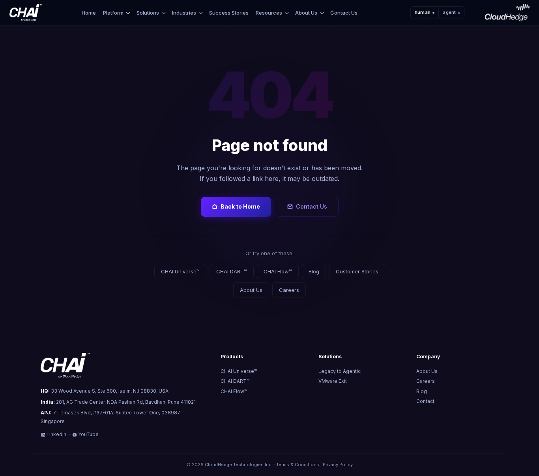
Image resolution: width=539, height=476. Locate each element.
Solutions (148, 12)
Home (89, 12)
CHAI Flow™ (278, 271)
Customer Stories (357, 271)
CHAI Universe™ (180, 271)
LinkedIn (56, 434)
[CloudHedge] (507, 12)
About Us (306, 12)
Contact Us (343, 12)
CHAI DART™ (231, 271)
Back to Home (240, 206)
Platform (113, 12)
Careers (289, 290)
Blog (314, 271)
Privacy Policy (338, 464)
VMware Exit (332, 381)
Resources (269, 12)
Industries (184, 12)
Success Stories (229, 12)
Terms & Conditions (297, 464)
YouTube (88, 434)
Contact (425, 401)
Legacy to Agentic (339, 371)
